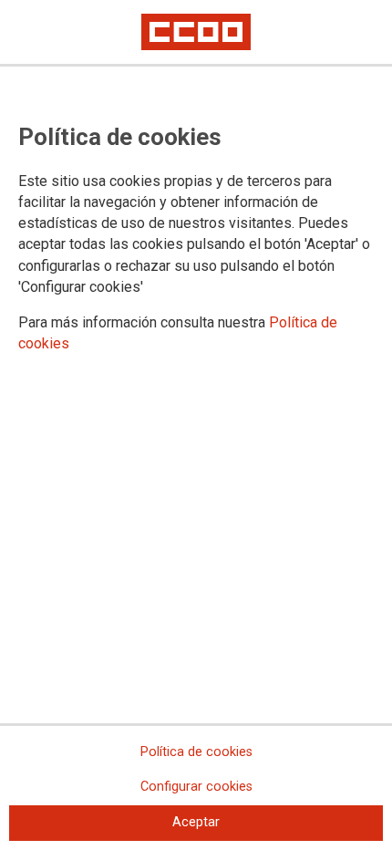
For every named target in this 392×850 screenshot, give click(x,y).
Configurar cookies (196, 786)
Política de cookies (196, 752)
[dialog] (196, 425)
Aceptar (196, 822)
